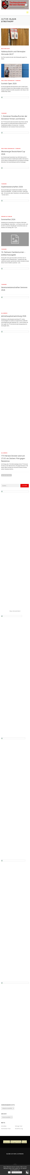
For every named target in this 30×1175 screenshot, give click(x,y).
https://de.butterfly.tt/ (15, 611)
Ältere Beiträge (6, 475)
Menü (27, 12)
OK (9, 1172)
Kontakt (24, 1142)
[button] (27, 1172)
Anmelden (3, 1126)
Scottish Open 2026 (9, 83)
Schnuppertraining (16, 1142)
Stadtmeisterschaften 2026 (12, 186)
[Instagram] (17, 1158)
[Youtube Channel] (13, 1158)
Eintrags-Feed (18, 1126)
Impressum (7, 1142)
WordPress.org (19, 1128)
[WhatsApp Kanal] (21, 1158)
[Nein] (28, 1170)
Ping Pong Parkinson (7, 80)
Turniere (18, 80)
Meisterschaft (5, 48)
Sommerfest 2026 (8, 219)
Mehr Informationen (16, 1172)
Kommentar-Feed (5, 1128)
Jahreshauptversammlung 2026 (13, 316)
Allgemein (4, 313)
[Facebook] (9, 1158)
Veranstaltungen (6, 216)
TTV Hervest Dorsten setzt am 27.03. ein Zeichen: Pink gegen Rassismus (13, 458)
